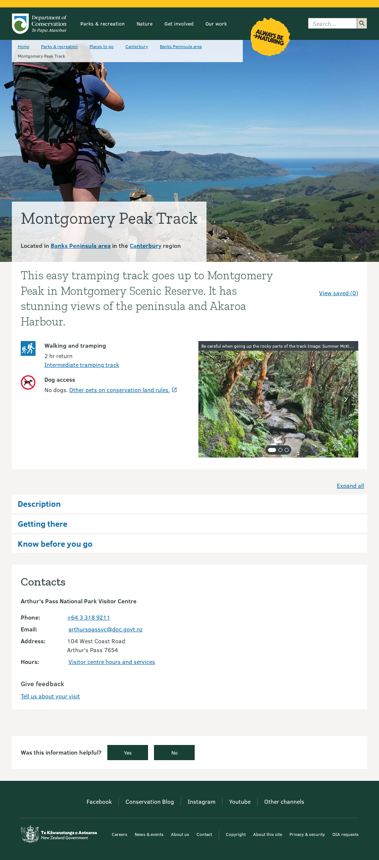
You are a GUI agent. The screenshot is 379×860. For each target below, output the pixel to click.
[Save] (349, 280)
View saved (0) (338, 293)
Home (23, 46)
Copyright (236, 834)
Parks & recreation (102, 23)
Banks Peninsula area (181, 46)
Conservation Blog (149, 801)
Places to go (102, 46)
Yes (128, 752)
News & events (149, 834)
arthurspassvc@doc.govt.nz (105, 629)
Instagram (201, 801)
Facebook (99, 801)
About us (180, 834)
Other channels (284, 801)
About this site (267, 834)
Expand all (350, 485)
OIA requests (345, 834)
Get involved (179, 23)
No (174, 752)
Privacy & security (307, 834)
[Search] (362, 23)
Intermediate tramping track (81, 364)
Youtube (240, 801)
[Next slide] (346, 399)
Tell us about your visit (50, 696)
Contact (204, 834)
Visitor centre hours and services (111, 661)
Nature (144, 23)
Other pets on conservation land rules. (119, 390)
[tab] (272, 450)
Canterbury (136, 46)
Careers (119, 834)
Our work (216, 23)
